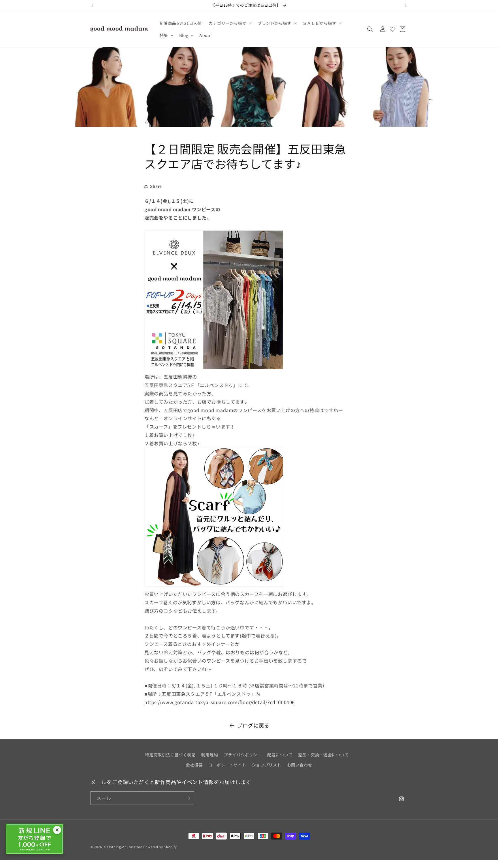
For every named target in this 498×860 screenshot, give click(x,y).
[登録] (187, 798)
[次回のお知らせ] (405, 5)
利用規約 (209, 755)
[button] (229, 23)
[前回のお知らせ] (92, 5)
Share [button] (156, 186)
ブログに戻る (253, 725)
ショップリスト (266, 765)
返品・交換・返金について (323, 755)
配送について (280, 755)
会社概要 (194, 765)
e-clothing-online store (123, 846)
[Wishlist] (392, 29)
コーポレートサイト (227, 765)
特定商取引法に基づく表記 (170, 755)
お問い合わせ (299, 765)
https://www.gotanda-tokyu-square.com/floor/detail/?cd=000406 (219, 702)
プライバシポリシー (242, 755)
